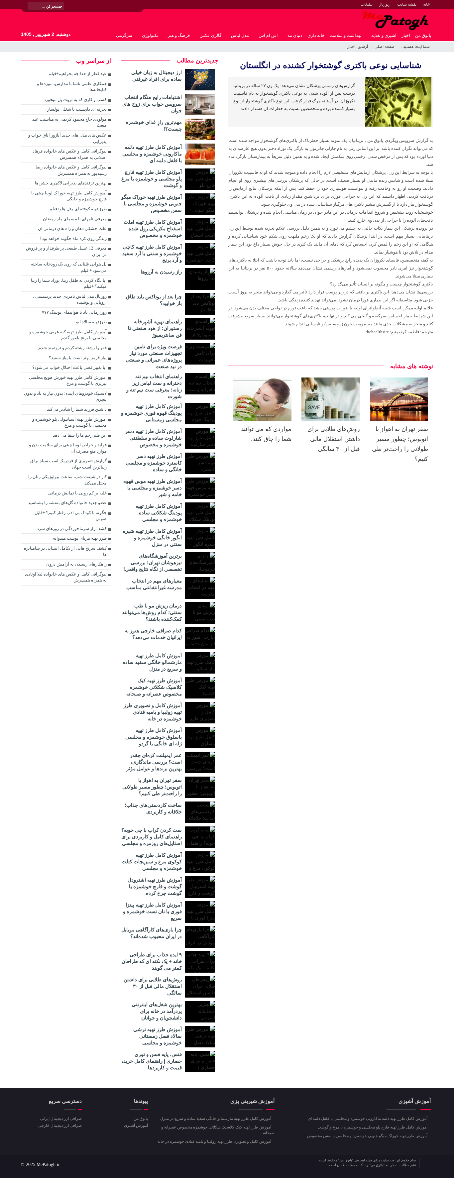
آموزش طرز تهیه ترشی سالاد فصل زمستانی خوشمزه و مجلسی (157, 1035)
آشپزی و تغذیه (384, 35)
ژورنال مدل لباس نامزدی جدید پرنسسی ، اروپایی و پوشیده (70, 299)
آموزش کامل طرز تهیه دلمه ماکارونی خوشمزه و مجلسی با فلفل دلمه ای (152, 153)
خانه (426, 4)
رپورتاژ (385, 4)
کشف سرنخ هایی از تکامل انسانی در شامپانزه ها (65, 551)
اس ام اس (268, 35)
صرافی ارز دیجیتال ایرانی (61, 1118)
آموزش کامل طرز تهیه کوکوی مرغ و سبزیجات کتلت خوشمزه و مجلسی (152, 861)
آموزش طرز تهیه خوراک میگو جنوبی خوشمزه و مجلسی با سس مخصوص (151, 203)
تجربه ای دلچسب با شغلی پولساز (77, 109)
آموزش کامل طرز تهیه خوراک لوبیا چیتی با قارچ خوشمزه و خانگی (69, 196)
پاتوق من (423, 35)
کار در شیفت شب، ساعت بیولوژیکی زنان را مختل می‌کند (67, 479)
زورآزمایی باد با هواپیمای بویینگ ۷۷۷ (74, 312)
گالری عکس (210, 35)
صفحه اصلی (385, 46)
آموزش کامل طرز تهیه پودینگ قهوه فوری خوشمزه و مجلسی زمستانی (151, 412)
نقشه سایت (406, 4)
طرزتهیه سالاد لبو (91, 321)
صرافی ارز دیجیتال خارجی (60, 1125)
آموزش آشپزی (136, 1125)
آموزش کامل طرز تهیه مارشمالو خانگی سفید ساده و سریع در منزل (152, 662)
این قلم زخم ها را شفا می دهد (80, 435)
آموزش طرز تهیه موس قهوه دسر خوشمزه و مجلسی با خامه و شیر (152, 487)
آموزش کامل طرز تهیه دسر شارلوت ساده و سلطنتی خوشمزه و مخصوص (153, 437)
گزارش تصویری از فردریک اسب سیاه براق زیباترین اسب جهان (68, 464)
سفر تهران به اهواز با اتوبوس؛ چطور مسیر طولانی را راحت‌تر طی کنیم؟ (152, 786)
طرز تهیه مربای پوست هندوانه (80, 538)
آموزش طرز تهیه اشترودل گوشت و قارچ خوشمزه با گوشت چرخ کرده (155, 886)
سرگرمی (124, 35)
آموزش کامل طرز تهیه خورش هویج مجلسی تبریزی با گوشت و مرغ (68, 380)
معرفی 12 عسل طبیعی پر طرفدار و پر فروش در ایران (66, 251)
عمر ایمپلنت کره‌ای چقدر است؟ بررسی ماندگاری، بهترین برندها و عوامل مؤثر (154, 761)
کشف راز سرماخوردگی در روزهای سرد (72, 528)
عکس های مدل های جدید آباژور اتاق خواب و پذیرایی (67, 138)
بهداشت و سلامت (346, 35)
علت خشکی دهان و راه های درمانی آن (72, 228)
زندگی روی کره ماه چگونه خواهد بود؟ (73, 238)
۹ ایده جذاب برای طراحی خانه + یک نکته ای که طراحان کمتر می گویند (152, 961)
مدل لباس (240, 35)
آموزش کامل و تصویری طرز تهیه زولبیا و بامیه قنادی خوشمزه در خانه (153, 711)
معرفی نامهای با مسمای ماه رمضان (75, 218)
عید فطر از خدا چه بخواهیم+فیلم (78, 73)
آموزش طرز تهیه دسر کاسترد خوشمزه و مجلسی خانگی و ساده (154, 462)
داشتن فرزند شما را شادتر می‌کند (77, 409)
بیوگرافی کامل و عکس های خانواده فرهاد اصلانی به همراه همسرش (70, 154)
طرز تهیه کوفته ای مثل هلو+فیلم (78, 208)
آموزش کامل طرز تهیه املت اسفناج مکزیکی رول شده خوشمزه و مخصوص (153, 228)
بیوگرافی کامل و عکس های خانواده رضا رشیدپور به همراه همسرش (71, 170)
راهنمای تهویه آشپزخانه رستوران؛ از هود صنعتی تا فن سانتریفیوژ (155, 328)
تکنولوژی (150, 35)
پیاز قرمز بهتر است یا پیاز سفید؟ (78, 357)
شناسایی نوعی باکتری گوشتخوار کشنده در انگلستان (330, 65)
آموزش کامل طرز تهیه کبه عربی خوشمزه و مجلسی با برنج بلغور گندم (68, 335)
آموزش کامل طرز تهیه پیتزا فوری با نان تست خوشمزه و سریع (152, 911)
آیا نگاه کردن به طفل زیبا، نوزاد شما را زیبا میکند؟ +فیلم (69, 283)
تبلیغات (367, 4)
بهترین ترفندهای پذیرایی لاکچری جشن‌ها (71, 182)
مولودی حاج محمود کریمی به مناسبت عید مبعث (69, 122)
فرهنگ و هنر (179, 35)
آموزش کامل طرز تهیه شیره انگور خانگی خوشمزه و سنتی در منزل (152, 537)
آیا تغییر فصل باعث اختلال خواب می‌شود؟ (69, 367)
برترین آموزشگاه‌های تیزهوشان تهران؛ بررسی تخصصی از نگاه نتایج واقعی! (152, 562)
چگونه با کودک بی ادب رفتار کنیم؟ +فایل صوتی (71, 515)
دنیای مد (294, 35)
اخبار (405, 35)
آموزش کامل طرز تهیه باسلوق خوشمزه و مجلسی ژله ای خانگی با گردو (153, 736)
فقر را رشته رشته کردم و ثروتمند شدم (72, 347)
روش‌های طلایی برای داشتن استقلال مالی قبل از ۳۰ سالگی (333, 439)
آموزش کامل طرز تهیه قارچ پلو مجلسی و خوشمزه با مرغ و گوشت (151, 178)
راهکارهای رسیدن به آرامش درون (76, 564)
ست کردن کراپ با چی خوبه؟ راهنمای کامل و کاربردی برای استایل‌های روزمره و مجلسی (151, 836)
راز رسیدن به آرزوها (161, 271)
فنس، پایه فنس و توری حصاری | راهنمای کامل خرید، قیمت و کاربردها (152, 1060)
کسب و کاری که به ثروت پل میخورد (75, 99)
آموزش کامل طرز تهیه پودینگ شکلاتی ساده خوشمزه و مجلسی (159, 512)
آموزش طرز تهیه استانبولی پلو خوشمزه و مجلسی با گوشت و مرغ (69, 422)
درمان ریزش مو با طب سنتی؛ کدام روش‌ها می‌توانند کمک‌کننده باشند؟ (152, 612)
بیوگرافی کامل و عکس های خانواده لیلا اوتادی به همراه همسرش (66, 577)
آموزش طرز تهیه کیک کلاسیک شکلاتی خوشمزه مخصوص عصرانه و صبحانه (154, 687)
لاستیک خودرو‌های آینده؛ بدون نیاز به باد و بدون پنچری (65, 396)
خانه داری (316, 35)
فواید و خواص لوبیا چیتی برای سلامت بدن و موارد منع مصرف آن (68, 448)
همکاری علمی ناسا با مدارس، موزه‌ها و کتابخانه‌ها (72, 86)
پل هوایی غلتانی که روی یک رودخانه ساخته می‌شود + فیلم (69, 267)
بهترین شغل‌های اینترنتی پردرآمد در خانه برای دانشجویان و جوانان (157, 1011)
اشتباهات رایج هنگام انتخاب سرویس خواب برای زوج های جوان (152, 103)
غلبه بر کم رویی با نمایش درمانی (77, 492)
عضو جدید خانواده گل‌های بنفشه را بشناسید (67, 502)
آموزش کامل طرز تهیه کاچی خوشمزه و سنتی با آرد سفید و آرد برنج (152, 253)
